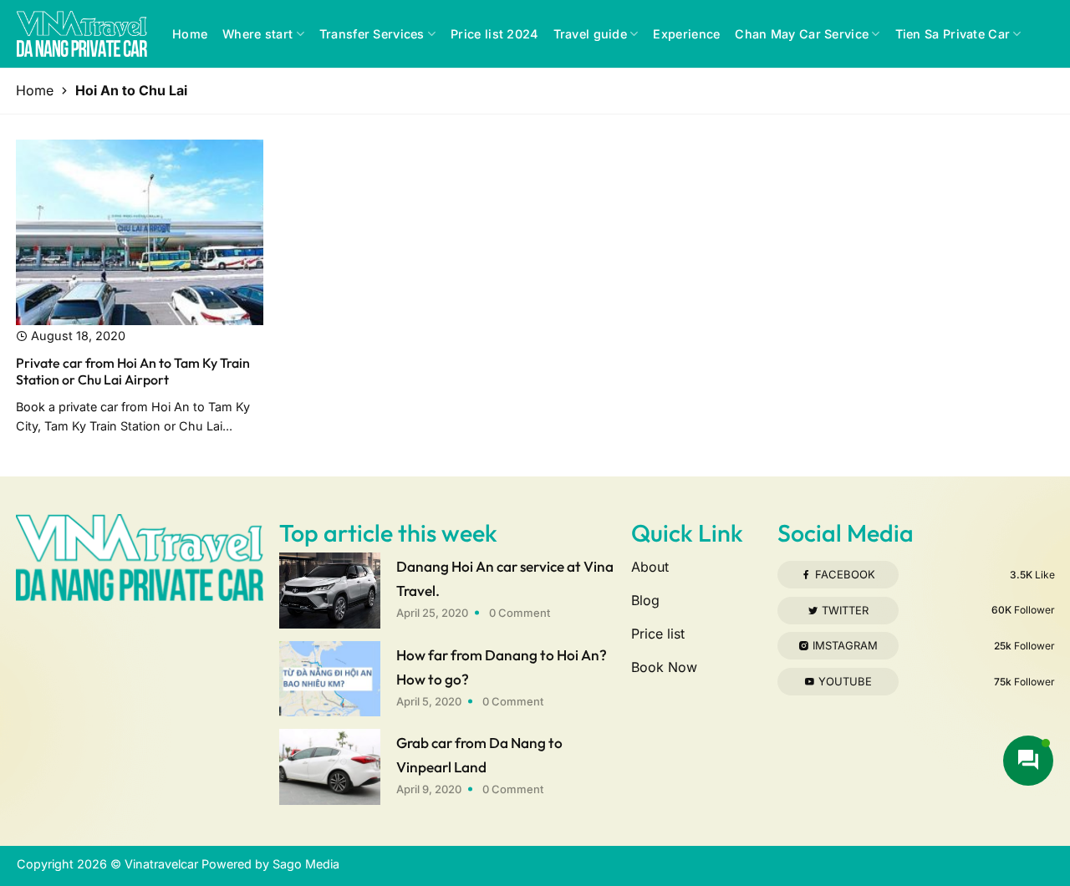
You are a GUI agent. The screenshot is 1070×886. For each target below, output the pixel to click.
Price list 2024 (494, 34)
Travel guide (590, 34)
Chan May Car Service (802, 34)
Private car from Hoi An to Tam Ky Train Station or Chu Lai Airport (133, 371)
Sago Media (306, 864)
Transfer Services (372, 34)
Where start (257, 34)
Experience (686, 34)
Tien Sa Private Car (952, 34)
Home (189, 34)
